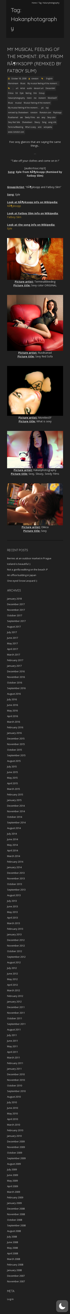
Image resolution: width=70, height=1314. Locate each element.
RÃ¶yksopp (14, 206)
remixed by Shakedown (18, 112)
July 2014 (12, 833)
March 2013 (13, 923)
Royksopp (57, 112)
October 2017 (14, 615)
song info (52, 122)
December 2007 (16, 1275)
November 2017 (16, 609)
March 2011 (13, 1057)
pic (42, 107)
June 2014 (12, 839)
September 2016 (16, 688)
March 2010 (13, 1124)
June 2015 (12, 772)
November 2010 (16, 1080)
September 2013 (16, 889)
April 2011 (12, 1052)
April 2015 (12, 783)
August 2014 (14, 828)
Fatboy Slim (14, 217)
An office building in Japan (21, 575)
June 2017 (12, 637)
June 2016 (12, 705)
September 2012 (16, 956)
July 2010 (12, 1102)
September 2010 (16, 1091)
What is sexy (30, 127)
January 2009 (14, 1203)
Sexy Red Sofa (14, 122)
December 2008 (16, 1208)
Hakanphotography (16, 98)
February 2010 (15, 1130)
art (17, 88)
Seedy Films (30, 117)
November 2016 (16, 677)
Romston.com (45, 112)
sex (38, 117)
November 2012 (16, 945)
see (21, 117)
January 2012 (14, 1001)
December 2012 (16, 940)
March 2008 (13, 1259)
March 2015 (13, 789)
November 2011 (16, 1012)
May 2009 (12, 1180)
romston (34, 78)
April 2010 (12, 1119)
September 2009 (16, 1158)
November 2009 (16, 1147)
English (49, 78)
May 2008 (12, 1247)
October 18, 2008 (19, 78)
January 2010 (14, 1136)
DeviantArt (50, 88)
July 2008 (12, 1236)
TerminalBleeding (15, 127)
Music (22, 83)
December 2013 (16, 873)
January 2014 (14, 867)
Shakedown (27, 122)
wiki (40, 127)
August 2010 (14, 1096)
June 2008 (12, 1242)
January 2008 (14, 1270)
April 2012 (12, 984)
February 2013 (15, 928)
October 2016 (14, 682)
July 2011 (12, 1035)
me (35, 98)
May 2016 (12, 710)
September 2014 (16, 822)
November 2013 (16, 878)
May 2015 (12, 777)
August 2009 (14, 1164)
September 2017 (16, 621)
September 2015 (16, 755)
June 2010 (12, 1108)
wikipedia (48, 127)
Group (41, 93)
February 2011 (15, 1063)
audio (29, 88)
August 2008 (14, 1231)
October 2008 (14, 1219)
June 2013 (12, 906)
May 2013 (12, 912)
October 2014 (14, 817)
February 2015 (15, 794)
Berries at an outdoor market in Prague (29, 558)
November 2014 (16, 811)
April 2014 (12, 850)
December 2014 (16, 805)
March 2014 (13, 856)
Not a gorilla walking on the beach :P (27, 569)
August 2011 (14, 1029)
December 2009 (16, 1141)
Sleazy (37, 122)
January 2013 (14, 934)
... (13, 88)
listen (29, 98)
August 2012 (14, 962)
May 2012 (12, 979)
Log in (10, 1299)
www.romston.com (16, 132)
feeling (28, 93)
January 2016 (14, 733)
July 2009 (12, 1169)
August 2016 (14, 693)
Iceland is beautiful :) (18, 564)
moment (42, 98)
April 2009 (12, 1186)
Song (44, 122)
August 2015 (14, 761)
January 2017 (14, 665)
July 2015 (12, 766)
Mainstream (13, 83)
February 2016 (15, 727)
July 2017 (12, 632)
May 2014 (12, 845)
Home (34, 2)
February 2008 (15, 1264)
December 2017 (16, 604)
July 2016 (12, 699)
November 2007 (16, 1281)
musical (18, 102)
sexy (43, 117)
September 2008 (16, 1225)
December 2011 (16, 1007)
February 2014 (15, 861)
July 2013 (12, 900)
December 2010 (16, 1074)
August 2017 (14, 626)
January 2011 (14, 1068)
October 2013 (14, 884)
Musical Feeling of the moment (37, 102)
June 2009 (12, 1175)
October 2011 (14, 1018)
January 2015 (14, 800)
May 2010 (12, 1113)
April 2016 (12, 716)
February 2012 (15, 996)
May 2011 (12, 1046)
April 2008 (12, 1253)
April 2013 (12, 917)
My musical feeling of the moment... (43, 83)
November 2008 (16, 1214)
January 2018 (14, 598)
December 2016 (16, 671)
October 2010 (14, 1085)
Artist (22, 88)
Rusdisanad (13, 117)
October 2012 (14, 951)
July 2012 (12, 968)
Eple (22, 93)
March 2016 (13, 721)
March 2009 (13, 1191)
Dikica (10, 93)
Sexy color (51, 117)
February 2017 (15, 660)
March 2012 (13, 990)
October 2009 (14, 1152)
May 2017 (12, 643)
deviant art (38, 88)
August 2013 (14, 895)
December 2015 (16, 738)
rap (47, 107)
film (35, 93)
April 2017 (12, 649)
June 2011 (12, 1040)
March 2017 (13, 654)
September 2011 (16, 1024)
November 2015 (16, 744)
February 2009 (15, 1197)
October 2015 (14, 749)
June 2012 (12, 973)
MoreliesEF (52, 98)
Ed (16, 93)
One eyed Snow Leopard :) (22, 580)
